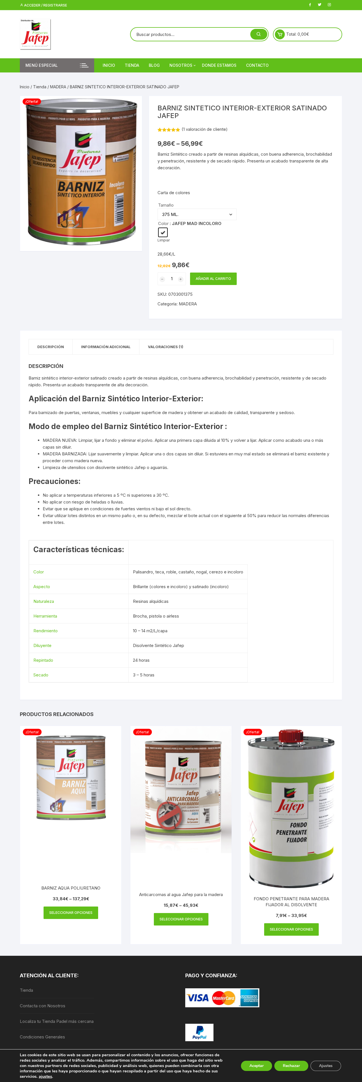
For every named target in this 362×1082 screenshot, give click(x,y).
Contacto (257, 65)
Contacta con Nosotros (42, 1005)
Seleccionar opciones (70, 912)
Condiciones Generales (42, 1037)
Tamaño (166, 205)
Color (163, 223)
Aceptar (256, 1065)
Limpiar (164, 240)
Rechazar (291, 1065)
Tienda (132, 65)
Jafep (140, 467)
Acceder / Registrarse (45, 5)
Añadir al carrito (213, 279)
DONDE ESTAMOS (219, 65)
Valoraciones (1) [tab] (165, 346)
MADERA (58, 86)
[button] (132, 106)
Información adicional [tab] (106, 346)
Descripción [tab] (50, 346)
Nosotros (180, 65)
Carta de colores (174, 192)
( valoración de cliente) (205, 129)
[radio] (163, 232)
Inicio (109, 65)
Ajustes (326, 1065)
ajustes (45, 1076)
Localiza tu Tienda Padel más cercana (57, 1021)
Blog (154, 65)
